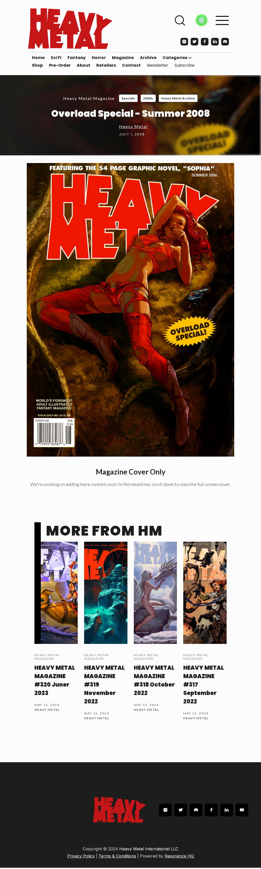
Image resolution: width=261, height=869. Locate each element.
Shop (37, 65)
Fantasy (77, 57)
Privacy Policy (81, 856)
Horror (99, 57)
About (83, 65)
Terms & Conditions (117, 856)
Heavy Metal (133, 126)
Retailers (106, 65)
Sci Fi (56, 57)
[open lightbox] (130, 310)
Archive (148, 57)
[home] (70, 28)
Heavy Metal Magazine (89, 98)
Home (38, 57)
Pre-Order (60, 65)
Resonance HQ (179, 856)
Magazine (123, 57)
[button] (177, 57)
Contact (131, 65)
